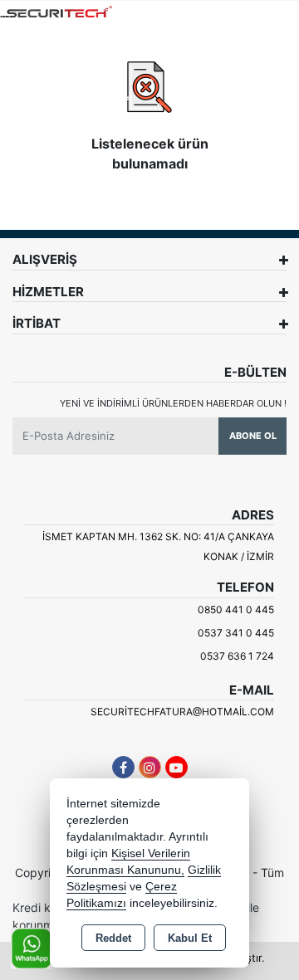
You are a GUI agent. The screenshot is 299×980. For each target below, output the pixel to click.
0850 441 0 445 (236, 609)
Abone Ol (253, 435)
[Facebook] (123, 767)
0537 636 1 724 (237, 656)
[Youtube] (176, 767)
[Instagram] (150, 767)
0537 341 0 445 (236, 633)
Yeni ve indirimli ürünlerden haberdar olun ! (173, 403)
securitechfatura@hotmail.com (182, 711)
